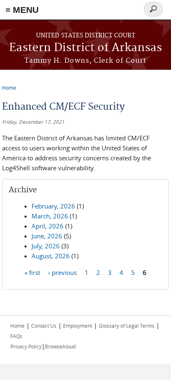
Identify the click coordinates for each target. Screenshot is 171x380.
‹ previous (62, 272)
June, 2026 (47, 236)
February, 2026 (53, 206)
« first (32, 272)
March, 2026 (50, 216)
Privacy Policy (26, 346)
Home (9, 87)
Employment (77, 325)
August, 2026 (51, 256)
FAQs (16, 336)
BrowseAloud (60, 346)
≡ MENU (22, 10)
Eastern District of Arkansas (85, 48)
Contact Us (43, 325)
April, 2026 (48, 226)
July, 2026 (46, 246)
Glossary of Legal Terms (126, 325)
